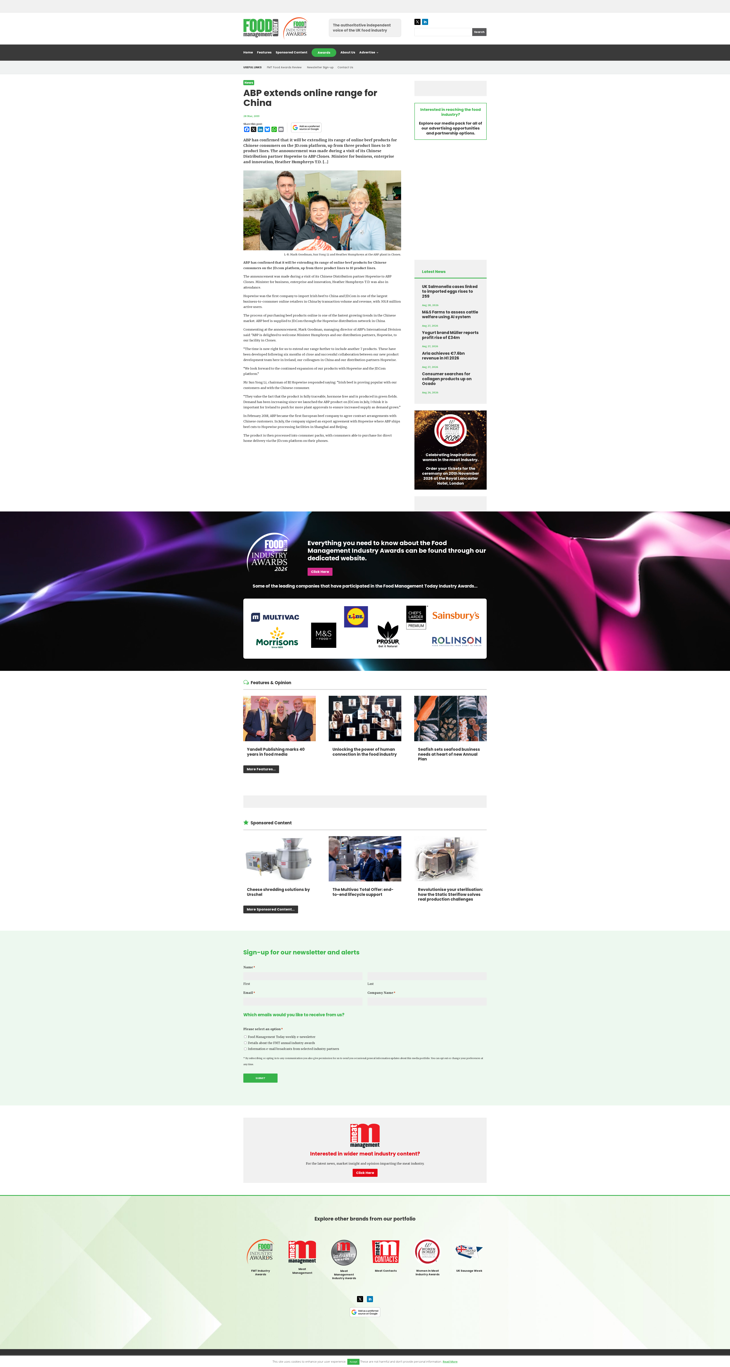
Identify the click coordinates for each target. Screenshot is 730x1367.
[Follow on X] (417, 22)
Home (248, 53)
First (246, 984)
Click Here (320, 571)
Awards (324, 52)
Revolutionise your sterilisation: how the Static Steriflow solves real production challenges (450, 894)
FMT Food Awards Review (284, 67)
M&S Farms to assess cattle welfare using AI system (450, 314)
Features (264, 53)
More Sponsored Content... (271, 909)
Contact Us (345, 67)
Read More (450, 1361)
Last (370, 984)
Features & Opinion (271, 683)
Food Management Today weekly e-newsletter (281, 1037)
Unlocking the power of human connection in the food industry (364, 752)
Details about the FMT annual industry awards (281, 1043)
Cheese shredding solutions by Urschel (278, 892)
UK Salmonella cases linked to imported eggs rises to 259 (450, 291)
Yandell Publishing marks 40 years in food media (276, 752)
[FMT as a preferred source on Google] (306, 127)
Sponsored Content (291, 53)
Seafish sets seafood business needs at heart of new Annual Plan (449, 754)
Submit (260, 1078)
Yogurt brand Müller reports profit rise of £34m (450, 335)
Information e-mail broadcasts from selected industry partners (293, 1049)
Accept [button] (353, 1361)
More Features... (261, 769)
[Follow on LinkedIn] (425, 22)
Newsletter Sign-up (320, 67)
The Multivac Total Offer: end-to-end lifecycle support (363, 892)
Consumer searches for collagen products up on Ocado (447, 378)
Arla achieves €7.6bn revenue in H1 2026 (443, 356)
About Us (347, 53)
